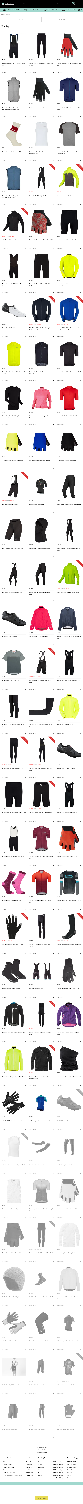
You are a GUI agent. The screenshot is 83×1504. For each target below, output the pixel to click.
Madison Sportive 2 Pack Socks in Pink (11, 900)
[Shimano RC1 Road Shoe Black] (14, 618)
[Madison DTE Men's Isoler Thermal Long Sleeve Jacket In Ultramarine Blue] (69, 310)
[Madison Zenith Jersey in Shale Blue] (14, 662)
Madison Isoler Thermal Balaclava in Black (39, 548)
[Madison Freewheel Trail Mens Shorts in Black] (41, 794)
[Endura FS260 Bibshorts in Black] (14, 486)
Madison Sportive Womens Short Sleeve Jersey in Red (41, 857)
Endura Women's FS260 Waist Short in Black (12, 548)
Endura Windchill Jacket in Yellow (65, 196)
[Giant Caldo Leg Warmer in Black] (69, 1147)
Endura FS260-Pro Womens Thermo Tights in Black (40, 593)
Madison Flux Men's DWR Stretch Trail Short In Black (41, 285)
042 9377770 (71, 1462)
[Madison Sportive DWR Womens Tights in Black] (41, 1235)
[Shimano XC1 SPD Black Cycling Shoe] (69, 750)
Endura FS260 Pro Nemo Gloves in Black (12, 1120)
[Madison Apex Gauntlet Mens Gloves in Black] (69, 970)
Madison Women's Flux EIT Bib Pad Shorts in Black (13, 285)
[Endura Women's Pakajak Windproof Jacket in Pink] (41, 398)
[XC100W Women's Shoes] (69, 1103)
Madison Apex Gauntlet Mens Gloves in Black (68, 988)
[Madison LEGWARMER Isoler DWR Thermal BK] (14, 706)
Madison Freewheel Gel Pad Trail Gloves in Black (41, 107)
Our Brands (29, 1464)
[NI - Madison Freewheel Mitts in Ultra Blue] (41, 442)
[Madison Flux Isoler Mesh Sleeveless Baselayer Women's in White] (41, 134)
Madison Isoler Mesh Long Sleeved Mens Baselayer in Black (39, 1077)
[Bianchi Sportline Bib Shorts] (41, 970)
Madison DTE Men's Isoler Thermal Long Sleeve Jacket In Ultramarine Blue (69, 329)
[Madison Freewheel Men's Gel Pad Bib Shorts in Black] (14, 45)
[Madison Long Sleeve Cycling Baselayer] (69, 1235)
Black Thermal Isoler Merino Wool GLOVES (12, 944)
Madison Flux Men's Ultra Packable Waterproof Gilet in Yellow (13, 373)
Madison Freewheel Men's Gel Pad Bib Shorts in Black (13, 64)
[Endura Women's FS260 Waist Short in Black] (14, 530)
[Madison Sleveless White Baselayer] (14, 1191)
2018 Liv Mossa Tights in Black (37, 1429)
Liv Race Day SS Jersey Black (36, 504)
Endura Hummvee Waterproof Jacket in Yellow (68, 592)
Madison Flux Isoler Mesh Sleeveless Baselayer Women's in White (40, 152)
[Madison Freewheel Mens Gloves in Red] (69, 838)
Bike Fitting (29, 1472)
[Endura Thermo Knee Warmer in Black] (41, 1323)
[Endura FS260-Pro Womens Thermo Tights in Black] (41, 574)
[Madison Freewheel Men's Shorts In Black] (69, 222)
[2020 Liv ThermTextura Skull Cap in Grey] (14, 1279)
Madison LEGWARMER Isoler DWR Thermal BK (13, 725)
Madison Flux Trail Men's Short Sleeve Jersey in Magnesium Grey (68, 152)
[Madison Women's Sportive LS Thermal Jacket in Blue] (69, 618)
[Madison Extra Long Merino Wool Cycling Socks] (69, 926)
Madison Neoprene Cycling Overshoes (11, 988)
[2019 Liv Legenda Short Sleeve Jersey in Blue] (41, 1103)
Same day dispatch (34, 10)
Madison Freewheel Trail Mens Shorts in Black (40, 812)
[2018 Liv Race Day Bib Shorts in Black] (14, 1367)
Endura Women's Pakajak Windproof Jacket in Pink (40, 417)
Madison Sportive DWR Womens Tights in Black (41, 1253)
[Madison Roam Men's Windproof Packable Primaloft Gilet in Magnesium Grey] (14, 89)
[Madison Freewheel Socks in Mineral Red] (14, 134)
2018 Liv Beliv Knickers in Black (37, 1385)
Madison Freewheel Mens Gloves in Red (67, 856)
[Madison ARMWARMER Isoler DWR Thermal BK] (41, 706)
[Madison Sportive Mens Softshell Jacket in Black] (14, 1014)
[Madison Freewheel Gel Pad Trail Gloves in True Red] (69, 45)
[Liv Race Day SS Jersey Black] (41, 486)
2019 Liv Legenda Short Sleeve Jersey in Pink (68, 1341)
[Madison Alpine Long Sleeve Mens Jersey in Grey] (69, 882)
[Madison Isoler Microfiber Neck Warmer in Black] (69, 1058)
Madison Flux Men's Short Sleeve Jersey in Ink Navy (68, 108)
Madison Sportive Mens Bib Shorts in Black (67, 812)
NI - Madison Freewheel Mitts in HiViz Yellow (13, 460)
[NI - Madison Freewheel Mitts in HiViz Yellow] (14, 442)
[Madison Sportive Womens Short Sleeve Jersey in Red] (41, 838)
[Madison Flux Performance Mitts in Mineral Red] (41, 222)
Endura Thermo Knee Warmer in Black (38, 1341)
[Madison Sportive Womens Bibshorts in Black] (14, 838)
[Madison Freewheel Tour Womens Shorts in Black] (14, 794)
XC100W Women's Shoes (63, 1120)
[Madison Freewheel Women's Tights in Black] (14, 750)
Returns (5, 1470)
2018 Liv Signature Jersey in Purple (65, 1385)
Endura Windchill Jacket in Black (10, 240)
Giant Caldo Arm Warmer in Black (37, 1165)
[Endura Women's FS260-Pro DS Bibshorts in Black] (41, 662)
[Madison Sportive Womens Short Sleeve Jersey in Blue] (41, 1191)
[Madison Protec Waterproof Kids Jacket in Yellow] (14, 1058)
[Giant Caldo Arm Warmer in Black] (41, 1147)
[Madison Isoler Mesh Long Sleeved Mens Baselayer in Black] (41, 1058)
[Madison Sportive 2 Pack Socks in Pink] (14, 882)
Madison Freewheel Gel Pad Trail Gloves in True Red (69, 64)
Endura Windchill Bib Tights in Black (38, 196)
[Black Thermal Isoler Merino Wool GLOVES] (14, 926)
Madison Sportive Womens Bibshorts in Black (13, 856)
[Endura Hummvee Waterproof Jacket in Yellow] (69, 574)
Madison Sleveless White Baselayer (10, 1209)
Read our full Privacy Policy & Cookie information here (41, 1493)
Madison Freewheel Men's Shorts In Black (67, 240)
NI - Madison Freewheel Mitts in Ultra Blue (39, 460)
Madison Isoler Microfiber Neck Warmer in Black (69, 1076)
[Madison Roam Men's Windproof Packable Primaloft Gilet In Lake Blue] (14, 178)
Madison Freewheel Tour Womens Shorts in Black (14, 812)
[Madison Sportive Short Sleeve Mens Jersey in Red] (41, 882)
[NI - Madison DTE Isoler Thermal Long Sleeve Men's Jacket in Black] (41, 310)
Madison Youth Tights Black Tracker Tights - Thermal (40, 945)
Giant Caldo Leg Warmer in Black (65, 1165)
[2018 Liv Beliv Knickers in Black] (41, 1367)
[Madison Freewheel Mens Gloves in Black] (14, 1235)
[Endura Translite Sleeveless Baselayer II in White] (14, 1147)
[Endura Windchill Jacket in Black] (14, 222)
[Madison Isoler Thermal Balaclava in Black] (41, 530)
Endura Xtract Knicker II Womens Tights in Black (69, 504)
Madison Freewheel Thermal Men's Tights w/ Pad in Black (41, 64)
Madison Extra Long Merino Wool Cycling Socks (69, 944)
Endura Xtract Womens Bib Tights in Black (12, 592)
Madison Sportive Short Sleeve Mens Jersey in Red (40, 901)
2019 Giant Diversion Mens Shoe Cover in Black (41, 1297)
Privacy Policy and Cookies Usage (12, 1475)
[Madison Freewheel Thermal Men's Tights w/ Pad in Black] (41, 45)
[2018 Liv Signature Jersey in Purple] (69, 1367)
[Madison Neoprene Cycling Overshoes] (14, 970)
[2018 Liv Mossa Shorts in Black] (14, 1411)
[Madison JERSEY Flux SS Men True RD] (69, 398)
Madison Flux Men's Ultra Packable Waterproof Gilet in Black (40, 373)
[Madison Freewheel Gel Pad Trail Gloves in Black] (41, 89)
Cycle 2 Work (70, 10)
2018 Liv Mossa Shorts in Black (9, 1429)
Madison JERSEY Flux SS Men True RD (67, 416)
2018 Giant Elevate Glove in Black (65, 1429)
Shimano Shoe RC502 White (8, 328)
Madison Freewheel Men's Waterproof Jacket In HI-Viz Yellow (68, 285)
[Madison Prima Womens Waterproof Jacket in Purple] (69, 1014)
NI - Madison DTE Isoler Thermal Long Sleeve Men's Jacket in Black (40, 329)
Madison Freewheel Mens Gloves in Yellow (67, 1209)
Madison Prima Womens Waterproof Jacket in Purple (68, 1033)
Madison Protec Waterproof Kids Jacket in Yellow (14, 1076)
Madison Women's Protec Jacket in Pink (38, 636)
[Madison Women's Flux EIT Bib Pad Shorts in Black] (14, 266)
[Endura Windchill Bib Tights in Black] (41, 178)
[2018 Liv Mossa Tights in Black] (41, 1411)
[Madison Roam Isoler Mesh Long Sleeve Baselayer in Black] (14, 398)
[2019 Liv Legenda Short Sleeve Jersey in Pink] (69, 1323)
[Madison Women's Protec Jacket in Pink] (41, 618)
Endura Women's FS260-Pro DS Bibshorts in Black (40, 681)
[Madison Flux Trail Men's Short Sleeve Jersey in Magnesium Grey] (69, 134)
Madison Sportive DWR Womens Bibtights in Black (40, 1033)
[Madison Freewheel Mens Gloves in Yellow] (69, 1191)
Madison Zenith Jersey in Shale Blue (10, 680)
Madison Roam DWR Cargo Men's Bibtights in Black (40, 769)
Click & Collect (53, 10)
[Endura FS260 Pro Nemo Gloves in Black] (14, 1103)
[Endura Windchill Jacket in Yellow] (69, 178)
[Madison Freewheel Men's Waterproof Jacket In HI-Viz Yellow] (69, 266)
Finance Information (8, 1467)
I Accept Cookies (41, 1498)
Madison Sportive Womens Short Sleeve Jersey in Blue (41, 1209)
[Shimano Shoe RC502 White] (14, 310)
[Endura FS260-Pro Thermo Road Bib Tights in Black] (69, 530)
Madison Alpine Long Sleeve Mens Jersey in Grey (69, 900)
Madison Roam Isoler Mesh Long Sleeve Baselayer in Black (11, 417)
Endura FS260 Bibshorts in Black (10, 504)
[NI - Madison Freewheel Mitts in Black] (69, 442)
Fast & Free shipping (14, 10)
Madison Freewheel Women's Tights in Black (12, 768)
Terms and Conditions (9, 1472)
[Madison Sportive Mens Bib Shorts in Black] (69, 794)
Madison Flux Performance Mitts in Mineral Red (41, 240)
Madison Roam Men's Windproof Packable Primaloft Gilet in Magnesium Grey (12, 108)
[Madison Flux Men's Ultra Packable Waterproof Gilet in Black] (41, 354)
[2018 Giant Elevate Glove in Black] (69, 1411)
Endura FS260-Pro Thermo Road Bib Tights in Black (68, 549)
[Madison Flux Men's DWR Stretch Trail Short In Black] (41, 266)
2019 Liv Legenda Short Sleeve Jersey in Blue (40, 1120)
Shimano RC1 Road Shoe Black (9, 636)
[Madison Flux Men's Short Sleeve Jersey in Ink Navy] (69, 89)
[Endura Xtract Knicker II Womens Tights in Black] (69, 486)
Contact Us (70, 1478)
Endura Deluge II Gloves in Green (10, 1341)
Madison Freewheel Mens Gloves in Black (12, 1253)
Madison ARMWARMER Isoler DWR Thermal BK (40, 725)
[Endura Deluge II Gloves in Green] (14, 1323)
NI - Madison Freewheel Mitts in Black (66, 460)
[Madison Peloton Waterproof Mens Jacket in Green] (69, 1279)
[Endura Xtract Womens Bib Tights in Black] (14, 574)
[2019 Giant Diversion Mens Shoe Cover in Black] (41, 1279)
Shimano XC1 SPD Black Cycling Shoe (66, 768)
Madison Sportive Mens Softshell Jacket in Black (13, 1032)
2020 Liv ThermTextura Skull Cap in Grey (12, 1297)
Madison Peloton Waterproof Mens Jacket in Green (67, 1298)
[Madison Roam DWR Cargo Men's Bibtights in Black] (41, 750)
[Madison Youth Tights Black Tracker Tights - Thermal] (41, 926)
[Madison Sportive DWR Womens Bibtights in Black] (41, 1014)
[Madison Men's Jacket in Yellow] (69, 706)
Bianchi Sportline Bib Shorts (36, 988)
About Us (28, 1462)
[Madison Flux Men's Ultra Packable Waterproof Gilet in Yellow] (14, 354)
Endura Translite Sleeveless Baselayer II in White (13, 1165)
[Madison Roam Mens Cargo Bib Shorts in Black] (69, 662)
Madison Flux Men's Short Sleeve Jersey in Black (69, 372)
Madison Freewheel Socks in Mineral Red (12, 151)
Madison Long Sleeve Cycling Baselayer (67, 1253)
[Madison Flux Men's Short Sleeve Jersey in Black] (69, 354)
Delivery (5, 1462)
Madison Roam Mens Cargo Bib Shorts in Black (68, 680)
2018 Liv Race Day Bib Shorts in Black (11, 1385)
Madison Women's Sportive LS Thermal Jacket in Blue (69, 637)
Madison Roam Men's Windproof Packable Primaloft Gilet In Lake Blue (12, 196)
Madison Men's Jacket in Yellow (65, 724)
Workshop (29, 1470)
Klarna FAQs (29, 1475)
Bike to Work (29, 1467)
